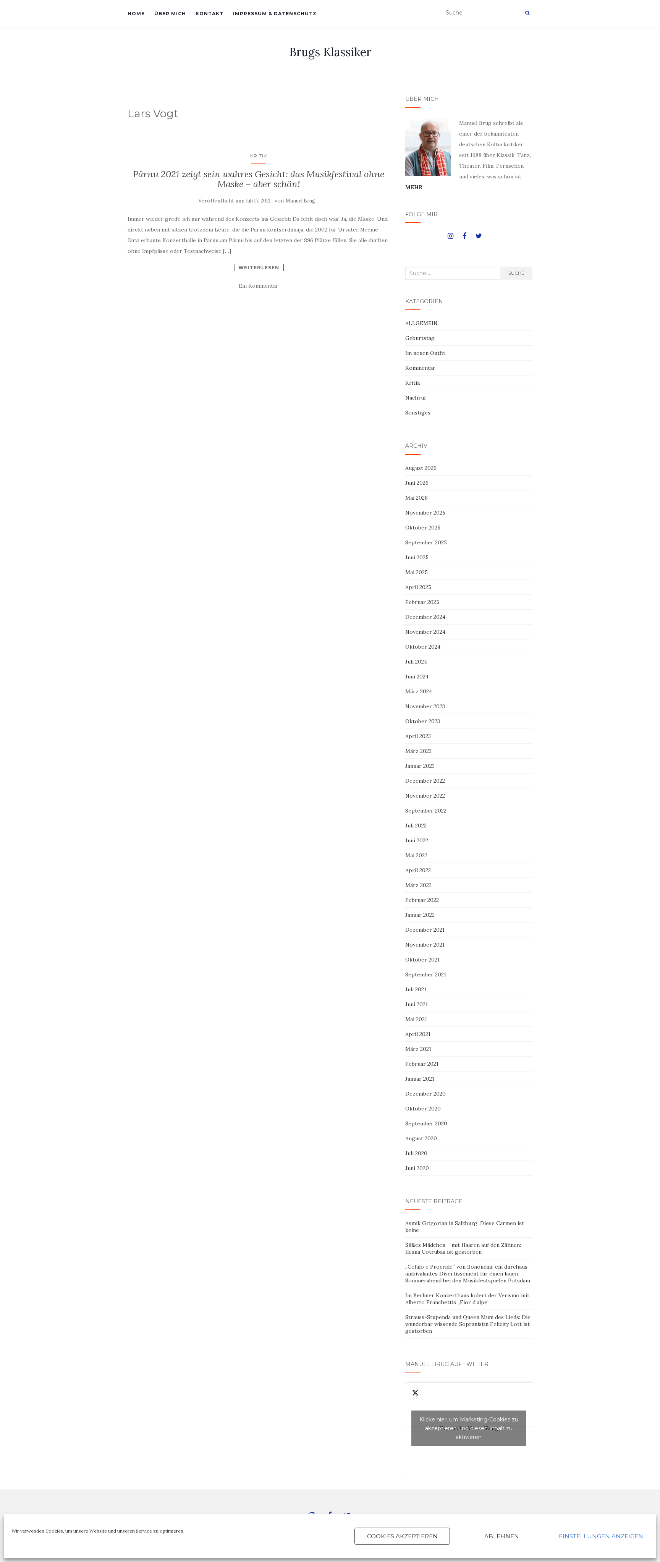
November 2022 (425, 795)
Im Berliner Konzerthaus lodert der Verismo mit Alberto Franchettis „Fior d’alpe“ (467, 1299)
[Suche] (527, 13)
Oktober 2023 (422, 721)
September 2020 (426, 1123)
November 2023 (425, 706)
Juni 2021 (416, 1004)
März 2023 (418, 751)
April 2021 (417, 1034)
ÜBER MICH (170, 13)
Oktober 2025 (422, 527)
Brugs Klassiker (330, 52)
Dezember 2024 (425, 616)
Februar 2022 (422, 900)
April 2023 (418, 736)
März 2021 (418, 1049)
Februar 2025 (422, 602)
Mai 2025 (416, 572)
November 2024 (425, 631)
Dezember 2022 (425, 780)
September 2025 (426, 542)
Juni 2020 (417, 1168)
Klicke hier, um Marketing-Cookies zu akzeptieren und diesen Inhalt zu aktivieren (468, 1428)
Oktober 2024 (422, 646)
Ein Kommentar (258, 285)
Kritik (258, 156)
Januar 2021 (419, 1078)
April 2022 (418, 870)
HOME (136, 13)
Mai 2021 (416, 1019)
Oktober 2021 (422, 959)
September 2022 (425, 810)
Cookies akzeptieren (402, 1536)
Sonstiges (417, 412)
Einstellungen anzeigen (601, 1536)
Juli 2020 (416, 1153)
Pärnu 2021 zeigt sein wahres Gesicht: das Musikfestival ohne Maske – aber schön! (258, 179)
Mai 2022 (416, 855)
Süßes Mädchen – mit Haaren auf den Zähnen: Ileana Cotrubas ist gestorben (463, 1248)
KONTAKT (209, 13)
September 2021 (425, 974)
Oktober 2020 (423, 1108)
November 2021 (425, 944)
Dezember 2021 (425, 929)
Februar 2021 (421, 1063)
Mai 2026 (416, 497)
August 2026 (421, 468)
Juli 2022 (416, 825)
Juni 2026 (417, 482)
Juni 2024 (417, 676)
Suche (516, 273)
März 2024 (418, 691)
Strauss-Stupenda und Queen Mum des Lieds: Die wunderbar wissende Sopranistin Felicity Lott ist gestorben (468, 1324)
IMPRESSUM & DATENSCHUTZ (275, 13)
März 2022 (418, 885)
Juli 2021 (415, 989)
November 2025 (425, 512)
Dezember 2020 (425, 1093)
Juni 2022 (416, 840)
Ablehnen (501, 1536)
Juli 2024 (416, 661)
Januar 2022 (420, 914)
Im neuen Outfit (425, 353)
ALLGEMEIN (421, 323)
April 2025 (418, 587)
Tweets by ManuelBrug (468, 1428)
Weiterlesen (258, 267)
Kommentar (420, 367)
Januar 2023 (420, 765)
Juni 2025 (417, 557)
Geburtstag (420, 338)
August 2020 (421, 1138)
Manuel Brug (300, 200)
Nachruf (415, 397)
